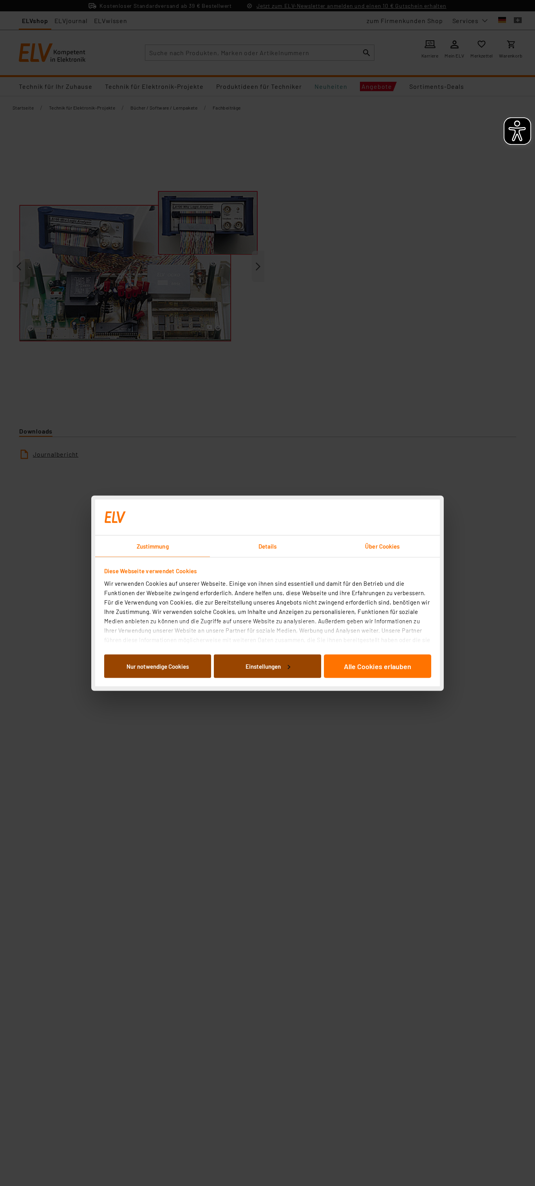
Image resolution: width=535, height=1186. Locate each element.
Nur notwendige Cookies (158, 665)
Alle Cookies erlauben (377, 666)
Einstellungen (263, 665)
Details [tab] (267, 545)
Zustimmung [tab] (153, 545)
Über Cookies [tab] (382, 545)
